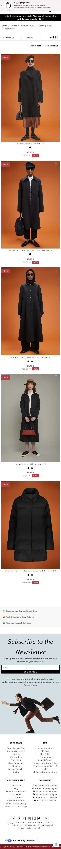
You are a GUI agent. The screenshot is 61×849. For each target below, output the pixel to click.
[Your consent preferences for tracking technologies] (56, 844)
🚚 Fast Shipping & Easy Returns (18, 617)
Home (4, 26)
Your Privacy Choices (23, 840)
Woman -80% (27, 26)
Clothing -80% (45, 26)
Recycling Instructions (46, 772)
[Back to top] (45, 818)
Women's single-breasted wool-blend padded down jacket (30, 571)
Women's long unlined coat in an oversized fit (30, 357)
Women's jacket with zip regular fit (30, 464)
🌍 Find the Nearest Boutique (17, 623)
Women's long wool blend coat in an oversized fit (30, 251)
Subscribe (30, 672)
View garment (51, 46)
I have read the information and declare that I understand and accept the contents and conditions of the (30, 682)
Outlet (14, 26)
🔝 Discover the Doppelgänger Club (20, 611)
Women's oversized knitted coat (30, 144)
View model (35, 46)
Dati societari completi (30, 828)
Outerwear (10, 29)
